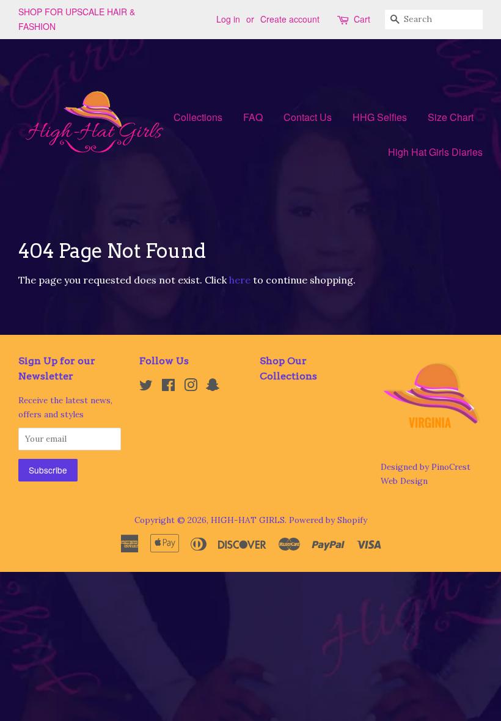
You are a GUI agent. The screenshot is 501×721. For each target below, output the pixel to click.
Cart (362, 19)
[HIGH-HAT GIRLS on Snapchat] (212, 387)
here (239, 280)
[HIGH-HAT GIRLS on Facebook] (168, 387)
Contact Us (307, 117)
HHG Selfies (380, 117)
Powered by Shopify (328, 519)
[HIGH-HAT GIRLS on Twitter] (146, 387)
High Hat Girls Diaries (435, 152)
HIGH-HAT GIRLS (248, 519)
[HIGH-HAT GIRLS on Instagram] (190, 387)
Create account (290, 19)
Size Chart (451, 117)
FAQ (253, 117)
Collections (198, 117)
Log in (228, 19)
